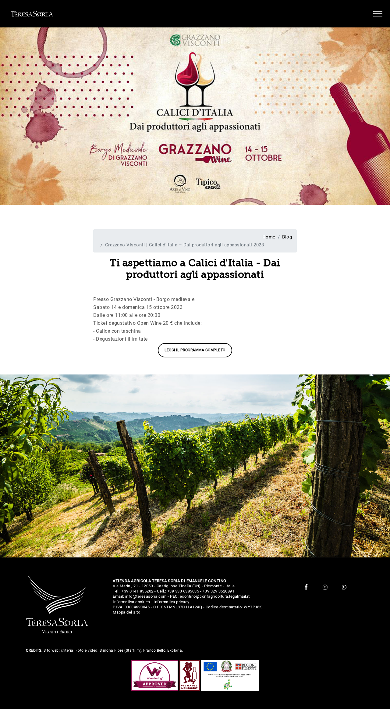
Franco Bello (154, 650)
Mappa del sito (126, 612)
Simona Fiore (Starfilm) (121, 650)
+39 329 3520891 (219, 591)
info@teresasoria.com (146, 596)
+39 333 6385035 (183, 591)
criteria (67, 650)
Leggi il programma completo (195, 350)
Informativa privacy (172, 602)
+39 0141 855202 (138, 591)
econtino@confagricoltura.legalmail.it (215, 596)
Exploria (174, 650)
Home (268, 237)
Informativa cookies (131, 602)
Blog (287, 237)
